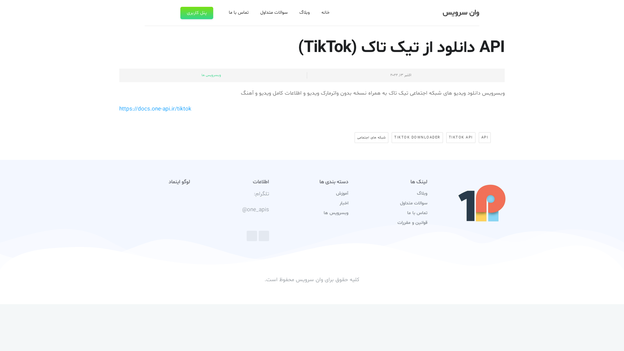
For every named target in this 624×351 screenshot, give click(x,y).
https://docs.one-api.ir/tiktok (155, 109)
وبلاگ (304, 12)
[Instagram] (252, 236)
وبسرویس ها (211, 75)
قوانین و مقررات (412, 223)
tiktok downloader (417, 137)
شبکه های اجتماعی (371, 137)
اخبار (344, 203)
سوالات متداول (274, 12)
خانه (325, 12)
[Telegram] (264, 236)
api (484, 137)
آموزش (342, 193)
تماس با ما (239, 12)
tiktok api (461, 137)
